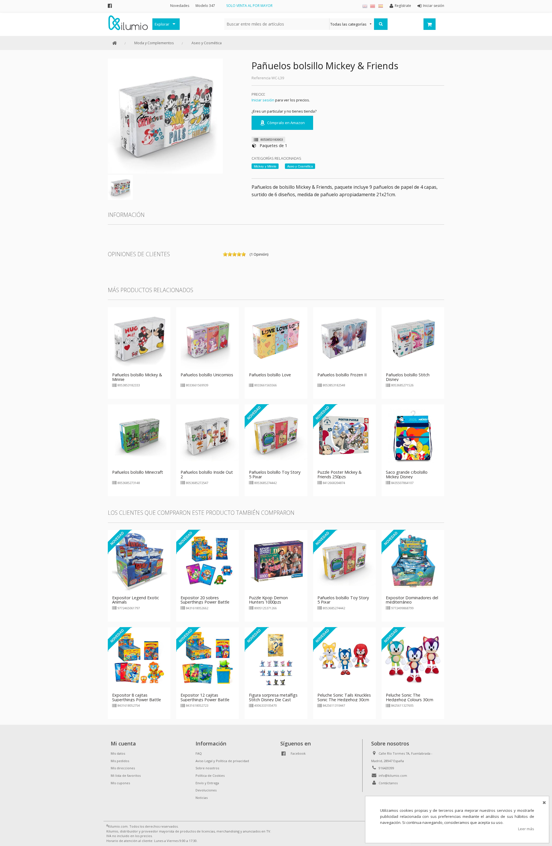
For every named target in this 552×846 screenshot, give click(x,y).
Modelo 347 (205, 5)
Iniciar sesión (263, 100)
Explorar (162, 24)
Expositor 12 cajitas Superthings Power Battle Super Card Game (205, 699)
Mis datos (118, 753)
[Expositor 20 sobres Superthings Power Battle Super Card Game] (207, 561)
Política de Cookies (210, 775)
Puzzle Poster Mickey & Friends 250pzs (339, 474)
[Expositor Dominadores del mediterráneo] (413, 561)
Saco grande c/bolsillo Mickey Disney (407, 474)
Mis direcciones (123, 768)
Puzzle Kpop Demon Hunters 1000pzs (268, 600)
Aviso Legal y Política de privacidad (222, 761)
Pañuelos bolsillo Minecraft (137, 472)
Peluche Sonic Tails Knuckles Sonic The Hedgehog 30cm (344, 697)
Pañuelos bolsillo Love (270, 374)
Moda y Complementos (154, 42)
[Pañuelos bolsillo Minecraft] (139, 435)
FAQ (198, 753)
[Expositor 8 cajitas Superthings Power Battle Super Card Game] (139, 658)
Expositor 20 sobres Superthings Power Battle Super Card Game (205, 602)
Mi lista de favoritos (126, 775)
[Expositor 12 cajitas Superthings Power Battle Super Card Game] (207, 658)
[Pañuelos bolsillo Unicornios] (207, 338)
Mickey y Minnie (265, 166)
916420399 (386, 768)
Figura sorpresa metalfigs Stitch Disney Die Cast (273, 697)
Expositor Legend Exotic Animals (135, 600)
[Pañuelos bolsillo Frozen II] (344, 338)
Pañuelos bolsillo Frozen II (342, 374)
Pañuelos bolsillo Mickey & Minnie (137, 377)
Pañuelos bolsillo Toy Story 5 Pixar (274, 474)
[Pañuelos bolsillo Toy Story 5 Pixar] (276, 435)
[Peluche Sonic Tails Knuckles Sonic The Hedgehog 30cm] (344, 658)
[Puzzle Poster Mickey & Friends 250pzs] (344, 435)
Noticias (201, 797)
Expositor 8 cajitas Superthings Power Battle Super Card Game (136, 699)
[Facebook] (110, 5)
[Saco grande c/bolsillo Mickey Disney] (413, 435)
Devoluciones (205, 790)
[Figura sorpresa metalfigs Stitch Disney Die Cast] (276, 658)
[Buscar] (381, 24)
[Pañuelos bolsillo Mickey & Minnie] (139, 338)
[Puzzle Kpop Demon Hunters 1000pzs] (276, 561)
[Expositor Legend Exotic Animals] (139, 561)
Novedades (179, 5)
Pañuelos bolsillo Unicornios (207, 374)
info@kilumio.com (393, 775)
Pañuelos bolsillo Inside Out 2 (207, 474)
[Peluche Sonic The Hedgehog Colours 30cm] (413, 658)
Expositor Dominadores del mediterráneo (412, 600)
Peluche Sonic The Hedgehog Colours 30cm (409, 697)
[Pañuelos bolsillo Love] (276, 338)
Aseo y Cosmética (206, 42)
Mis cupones (120, 783)
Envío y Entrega (207, 783)
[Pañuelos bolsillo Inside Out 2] (207, 435)
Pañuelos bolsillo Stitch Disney (408, 377)
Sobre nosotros (207, 768)
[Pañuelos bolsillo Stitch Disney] (413, 338)
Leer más (526, 828)
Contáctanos (388, 783)
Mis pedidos (120, 761)
